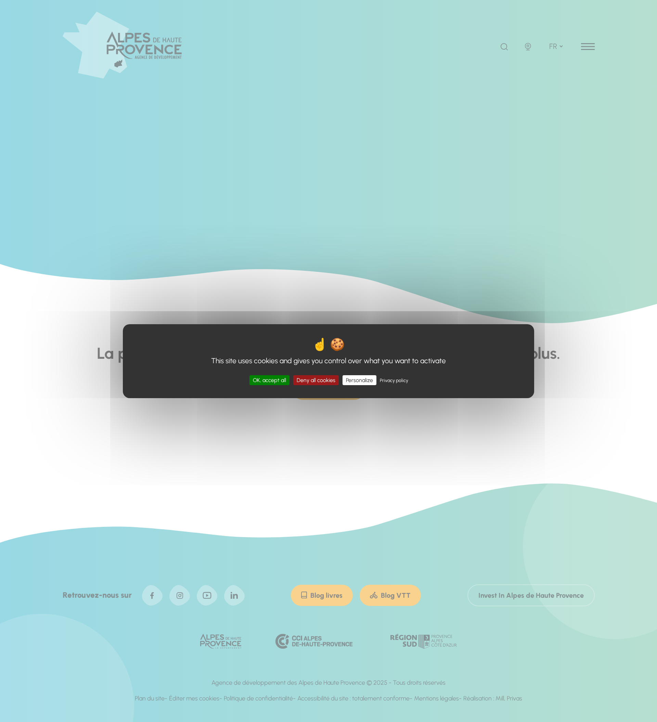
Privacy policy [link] (394, 380)
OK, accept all (269, 380)
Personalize (359, 380)
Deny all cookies (316, 380)
